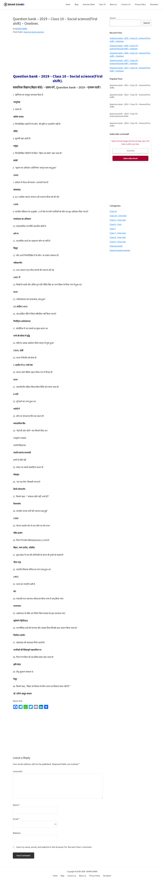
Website (16, 833)
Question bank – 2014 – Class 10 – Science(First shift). (130, 124)
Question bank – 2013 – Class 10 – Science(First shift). (130, 105)
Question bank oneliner (33, 32)
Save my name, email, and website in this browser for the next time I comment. (54, 847)
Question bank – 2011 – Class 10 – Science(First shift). (130, 86)
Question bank (116, 246)
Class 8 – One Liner (118, 237)
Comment (17, 771)
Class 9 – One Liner (118, 241)
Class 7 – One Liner (118, 233)
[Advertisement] (58, 55)
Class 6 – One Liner (118, 220)
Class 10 (113, 211)
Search (113, 18)
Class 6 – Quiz (115, 224)
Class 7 (113, 228)
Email (16, 818)
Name (16, 804)
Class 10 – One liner (118, 215)
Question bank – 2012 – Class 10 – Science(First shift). (130, 95)
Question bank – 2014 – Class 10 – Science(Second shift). (124, 114)
